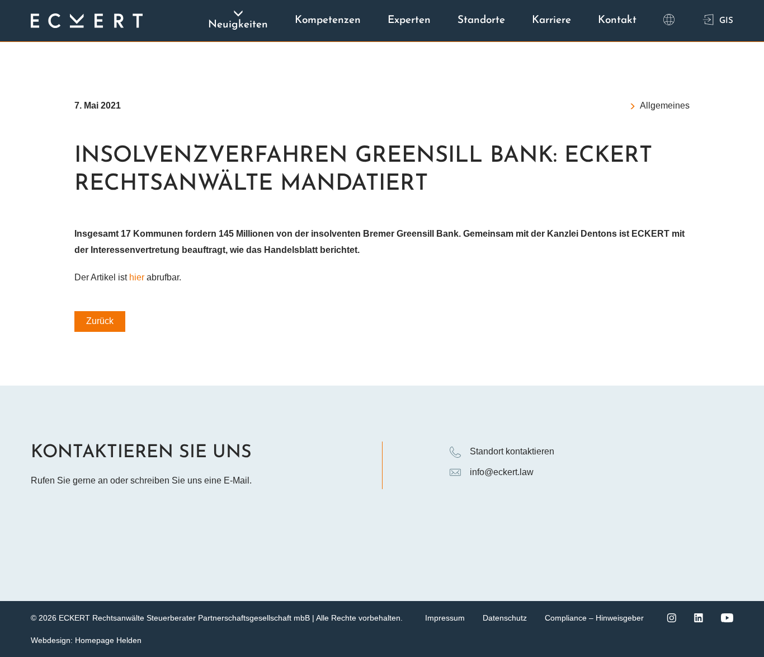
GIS (726, 21)
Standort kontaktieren (512, 451)
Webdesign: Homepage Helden (86, 640)
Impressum (445, 617)
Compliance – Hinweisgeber (594, 617)
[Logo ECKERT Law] (87, 20)
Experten (409, 20)
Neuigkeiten (238, 25)
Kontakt (617, 20)
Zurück (100, 321)
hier (136, 277)
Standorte (481, 20)
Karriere (551, 20)
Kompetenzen (328, 20)
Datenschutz (505, 617)
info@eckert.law (502, 472)
